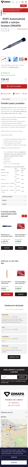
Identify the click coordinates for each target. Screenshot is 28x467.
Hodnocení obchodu (14, 305)
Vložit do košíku (15, 86)
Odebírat (22, 377)
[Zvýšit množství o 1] (25, 79)
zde (22, 453)
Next (25, 216)
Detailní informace (14, 67)
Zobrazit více (14, 357)
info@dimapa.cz (15, 403)
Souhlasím (14, 462)
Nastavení (14, 457)
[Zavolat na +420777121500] (17, 2)
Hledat (23, 5)
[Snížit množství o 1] (25, 82)
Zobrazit (7, 248)
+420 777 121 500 (15, 405)
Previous (23, 216)
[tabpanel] (7, 235)
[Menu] (26, 2)
